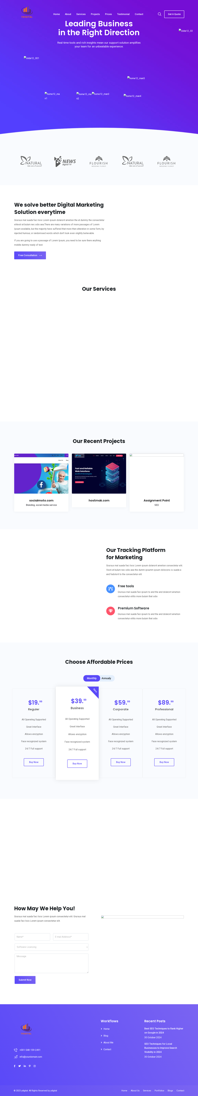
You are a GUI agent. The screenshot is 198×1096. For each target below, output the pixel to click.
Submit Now (25, 979)
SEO (157, 505)
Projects (95, 14)
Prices (108, 14)
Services (81, 14)
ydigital (53, 1090)
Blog (105, 1035)
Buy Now (33, 762)
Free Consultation (27, 255)
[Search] (159, 14)
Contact (139, 14)
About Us (135, 1090)
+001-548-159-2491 (30, 1050)
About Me (108, 1042)
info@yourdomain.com (31, 1056)
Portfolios (159, 1090)
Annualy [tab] (106, 678)
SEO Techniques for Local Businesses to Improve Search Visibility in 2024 (160, 1047)
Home (56, 14)
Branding (30, 505)
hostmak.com (99, 500)
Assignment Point (157, 500)
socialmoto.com (41, 500)
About (68, 14)
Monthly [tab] (92, 678)
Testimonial (123, 14)
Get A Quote (174, 14)
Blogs (170, 1090)
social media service (46, 505)
